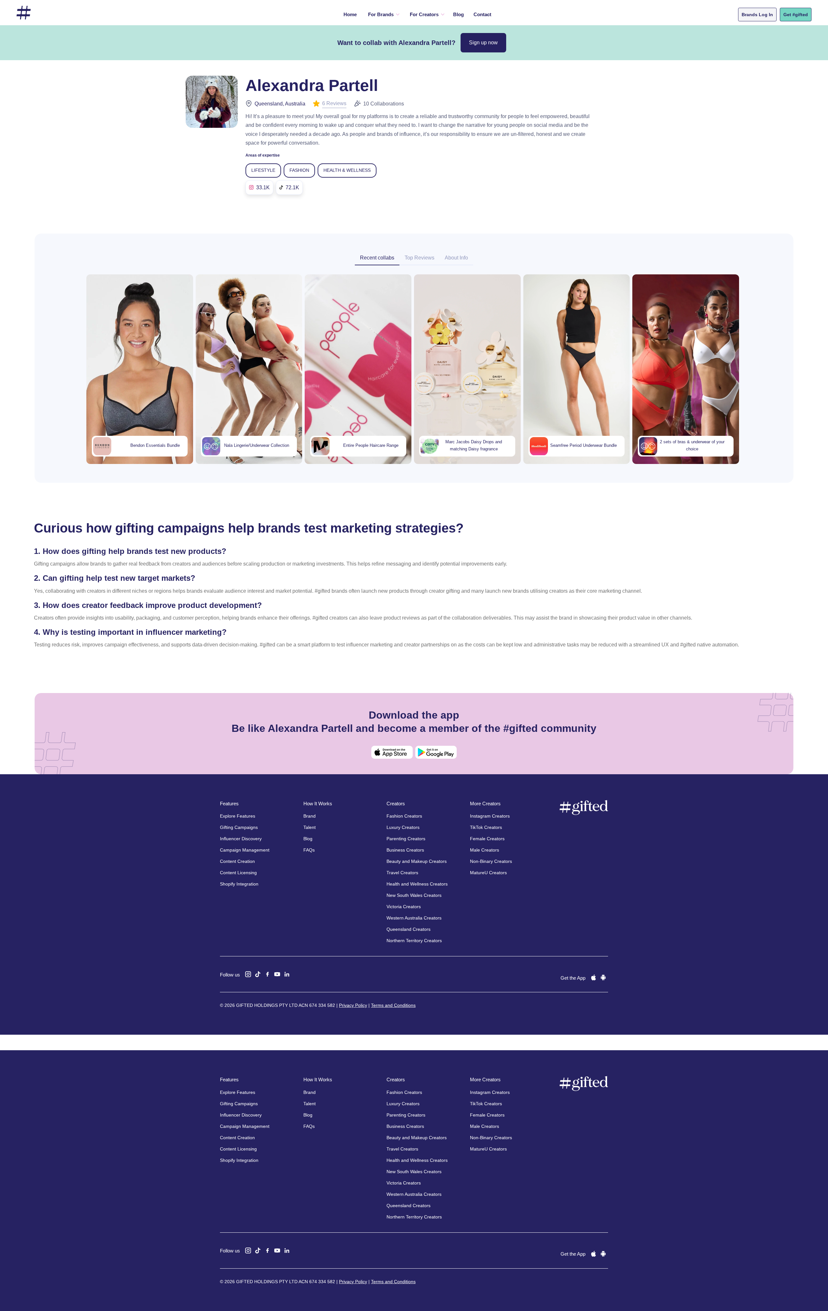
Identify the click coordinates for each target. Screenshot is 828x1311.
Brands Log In (757, 14)
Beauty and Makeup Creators (417, 861)
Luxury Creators (403, 827)
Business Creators (405, 850)
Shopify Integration (239, 884)
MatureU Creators (488, 872)
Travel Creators (402, 872)
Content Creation (237, 861)
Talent (309, 827)
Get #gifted (795, 14)
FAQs (309, 850)
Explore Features (237, 816)
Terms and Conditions (393, 1005)
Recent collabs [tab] (377, 257)
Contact (482, 14)
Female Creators (487, 838)
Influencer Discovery (241, 838)
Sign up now (483, 42)
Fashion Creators (404, 816)
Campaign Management (244, 850)
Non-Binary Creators (491, 861)
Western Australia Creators (414, 917)
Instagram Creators (490, 816)
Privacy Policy (353, 1005)
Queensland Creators (408, 929)
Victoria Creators (404, 906)
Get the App (573, 978)
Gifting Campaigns (239, 827)
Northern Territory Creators (414, 940)
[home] (23, 13)
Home (350, 14)
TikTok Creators (486, 827)
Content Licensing (238, 872)
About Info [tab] (456, 257)
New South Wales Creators (414, 895)
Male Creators (484, 850)
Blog (458, 14)
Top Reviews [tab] (419, 257)
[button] (382, 14)
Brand (309, 816)
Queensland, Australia (280, 103)
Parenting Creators (406, 838)
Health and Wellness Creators (417, 884)
